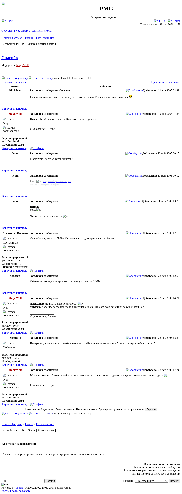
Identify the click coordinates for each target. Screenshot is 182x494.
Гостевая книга (45, 37)
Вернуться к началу (14, 108)
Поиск (176, 20)
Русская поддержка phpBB (17, 490)
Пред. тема (157, 82)
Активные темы (42, 30)
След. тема (172, 82)
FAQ (161, 20)
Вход (9, 20)
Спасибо (9, 57)
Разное (29, 37)
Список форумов (12, 37)
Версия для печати (14, 82)
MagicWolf (22, 65)
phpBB (20, 487)
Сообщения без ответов (15, 30)
